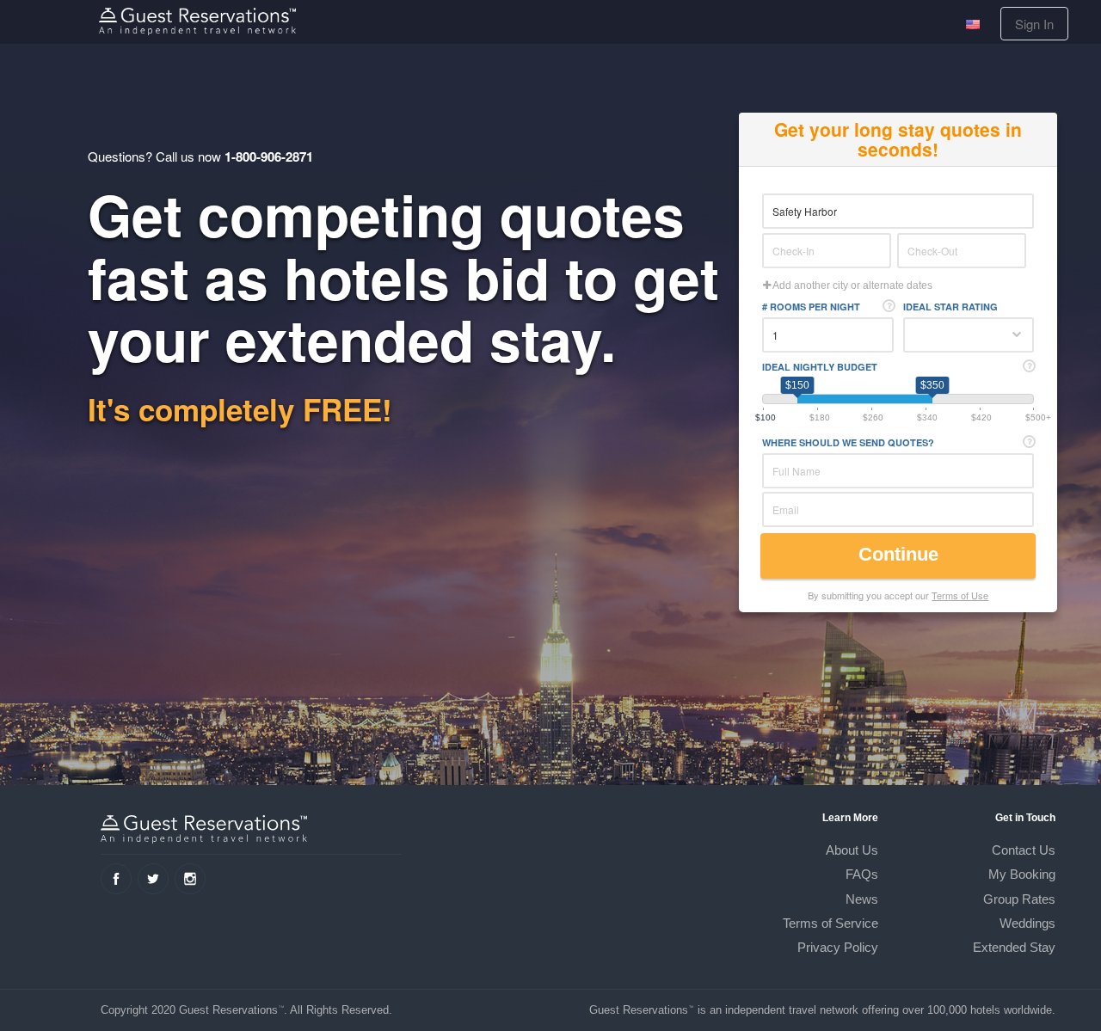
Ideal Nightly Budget (819, 366)
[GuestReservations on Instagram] (190, 878)
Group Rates (1019, 899)
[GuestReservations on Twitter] (153, 878)
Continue (901, 554)
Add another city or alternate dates (851, 285)
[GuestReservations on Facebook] (116, 878)
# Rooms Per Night (811, 306)
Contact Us (1023, 850)
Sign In (1034, 24)
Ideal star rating (950, 306)
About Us (852, 850)
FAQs (862, 874)
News (862, 899)
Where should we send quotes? (848, 442)
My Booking (1021, 874)
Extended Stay (1014, 947)
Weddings (1027, 923)
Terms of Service (830, 923)
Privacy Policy (837, 947)
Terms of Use (960, 595)
